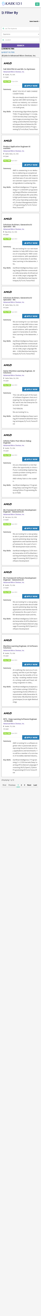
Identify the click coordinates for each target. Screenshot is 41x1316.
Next (29, 785)
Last (35, 785)
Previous (12, 785)
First (4, 785)
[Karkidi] (12, 3)
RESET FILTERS (9, 52)
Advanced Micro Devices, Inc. (13, 72)
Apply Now (31, 86)
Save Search (34, 21)
